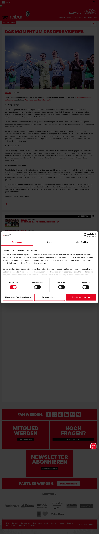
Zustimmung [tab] (17, 242)
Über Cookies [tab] (82, 242)
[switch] (37, 287)
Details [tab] (50, 242)
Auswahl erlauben (49, 297)
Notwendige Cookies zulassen (18, 297)
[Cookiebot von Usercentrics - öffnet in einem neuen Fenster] (85, 235)
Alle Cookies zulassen (81, 297)
